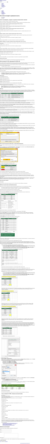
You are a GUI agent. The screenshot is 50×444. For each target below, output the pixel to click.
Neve (0, 441)
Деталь (2, 11)
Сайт (0, 432)
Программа (3, 5)
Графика (3, 3)
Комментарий (2, 437)
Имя (1, 429)
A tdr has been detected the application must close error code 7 (10, 423)
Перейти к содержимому (3, 0)
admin (4, 17)
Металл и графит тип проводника (7, 424)
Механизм (3, 4)
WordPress (6, 441)
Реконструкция (3, 13)
